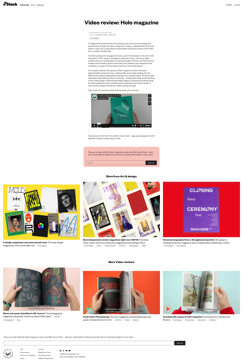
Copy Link (112, 35)
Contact (41, 349)
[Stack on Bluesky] (69, 351)
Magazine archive (44, 352)
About (22, 358)
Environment (189, 320)
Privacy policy (25, 352)
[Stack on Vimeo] (63, 351)
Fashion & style (110, 246)
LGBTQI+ (122, 246)
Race (19, 320)
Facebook (98, 35)
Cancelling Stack (44, 355)
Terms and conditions (27, 355)
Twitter (104, 35)
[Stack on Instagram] (60, 351)
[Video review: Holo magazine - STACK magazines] (10, 4)
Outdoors (212, 320)
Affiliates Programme (45, 358)
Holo (104, 46)
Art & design (94, 38)
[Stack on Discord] (67, 351)
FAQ (21, 349)
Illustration (202, 320)
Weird (144, 246)
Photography (133, 246)
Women (135, 320)
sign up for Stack (139, 136)
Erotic (99, 246)
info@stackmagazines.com (69, 354)
